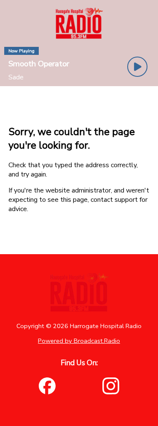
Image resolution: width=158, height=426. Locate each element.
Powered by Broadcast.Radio (79, 340)
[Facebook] (47, 385)
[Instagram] (110, 385)
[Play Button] (137, 67)
